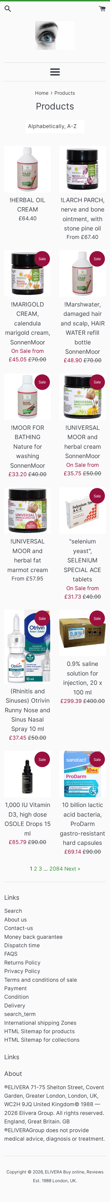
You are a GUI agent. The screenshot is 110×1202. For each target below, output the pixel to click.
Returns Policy (22, 962)
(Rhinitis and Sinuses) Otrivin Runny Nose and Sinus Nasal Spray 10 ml (27, 710)
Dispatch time (22, 945)
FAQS (10, 954)
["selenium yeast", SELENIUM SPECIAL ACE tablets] (82, 510)
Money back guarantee (33, 937)
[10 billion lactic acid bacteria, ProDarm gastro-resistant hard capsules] (82, 774)
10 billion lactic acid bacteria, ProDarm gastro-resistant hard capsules (82, 823)
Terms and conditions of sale (40, 980)
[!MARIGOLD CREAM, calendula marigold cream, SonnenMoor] (27, 273)
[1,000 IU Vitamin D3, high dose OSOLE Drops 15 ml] (27, 774)
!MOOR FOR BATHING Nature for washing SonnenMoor (27, 446)
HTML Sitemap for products (39, 1031)
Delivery (14, 1005)
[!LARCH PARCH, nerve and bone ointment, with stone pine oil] (82, 169)
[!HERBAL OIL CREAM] (27, 169)
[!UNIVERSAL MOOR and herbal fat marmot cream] (27, 510)
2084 (56, 869)
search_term (20, 1014)
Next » (72, 869)
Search (13, 911)
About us (15, 919)
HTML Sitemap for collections (42, 1040)
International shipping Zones (40, 1023)
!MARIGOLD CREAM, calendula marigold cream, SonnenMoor (27, 323)
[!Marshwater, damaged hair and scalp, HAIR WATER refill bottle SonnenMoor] (82, 273)
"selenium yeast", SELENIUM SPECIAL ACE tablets (82, 560)
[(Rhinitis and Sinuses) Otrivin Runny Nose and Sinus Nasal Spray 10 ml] (27, 646)
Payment (15, 988)
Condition (16, 997)
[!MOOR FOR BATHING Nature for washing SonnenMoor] (27, 397)
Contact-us (18, 928)
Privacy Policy (22, 971)
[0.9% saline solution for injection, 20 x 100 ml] (82, 633)
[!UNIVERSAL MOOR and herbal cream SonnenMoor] (82, 397)
